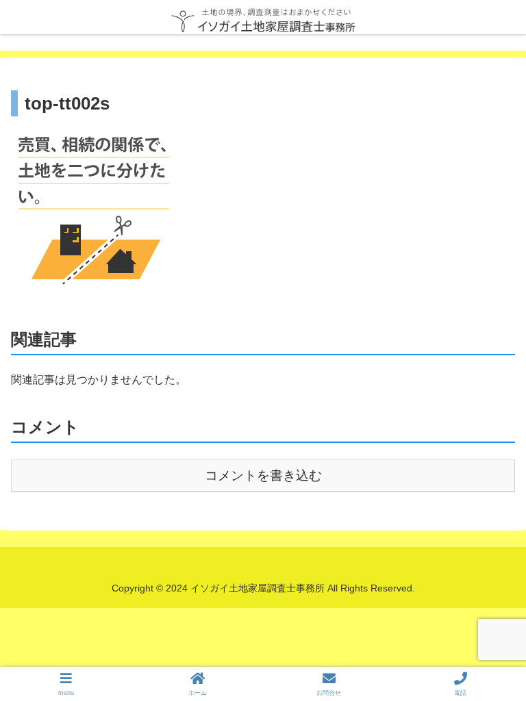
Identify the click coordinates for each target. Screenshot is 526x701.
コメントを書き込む (263, 475)
